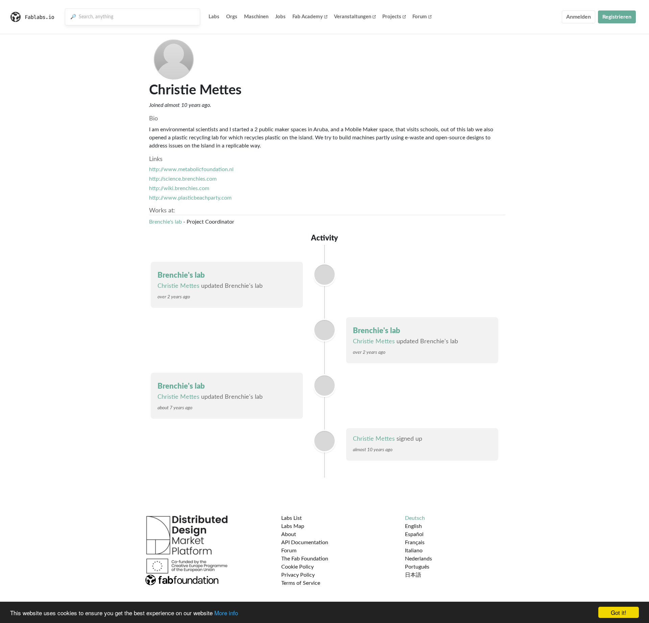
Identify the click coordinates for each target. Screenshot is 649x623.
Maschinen (256, 16)
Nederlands (418, 558)
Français (415, 542)
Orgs (231, 16)
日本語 (413, 575)
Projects (391, 16)
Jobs (280, 16)
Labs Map (292, 526)
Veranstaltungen (352, 16)
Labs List (291, 518)
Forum (419, 16)
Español (414, 534)
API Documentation (304, 542)
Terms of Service (300, 583)
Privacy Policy (298, 575)
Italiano (414, 550)
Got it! (618, 612)
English (413, 526)
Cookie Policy (297, 567)
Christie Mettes (178, 286)
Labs (214, 16)
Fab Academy (307, 16)
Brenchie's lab (165, 222)
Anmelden (578, 17)
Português (417, 567)
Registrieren (616, 17)
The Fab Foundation (304, 558)
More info (226, 612)
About (288, 534)
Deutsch (415, 518)
